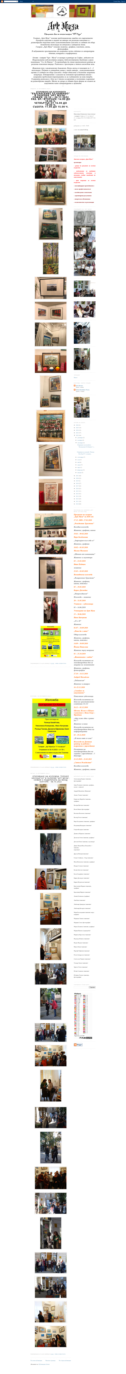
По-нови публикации (36, 1360)
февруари (80, 470)
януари (79, 472)
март (78, 467)
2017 (77, 486)
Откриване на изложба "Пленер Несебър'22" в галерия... (85, 453)
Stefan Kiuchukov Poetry (83, 390)
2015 (77, 491)
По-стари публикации (65, 1360)
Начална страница (50, 1360)
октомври (80, 443)
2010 (77, 504)
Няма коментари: (61, 663)
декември (80, 437)
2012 (77, 499)
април (79, 465)
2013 (77, 496)
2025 (77, 427)
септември (80, 457)
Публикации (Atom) (44, 1364)
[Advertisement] (45, 681)
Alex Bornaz (79, 385)
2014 (77, 494)
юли (78, 460)
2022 (77, 435)
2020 (77, 478)
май (78, 462)
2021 (77, 476)
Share (75, 377)
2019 (77, 481)
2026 (77, 425)
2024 (77, 430)
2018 (77, 483)
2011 (77, 501)
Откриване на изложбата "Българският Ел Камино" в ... (86, 446)
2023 (77, 433)
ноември (79, 440)
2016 (77, 488)
